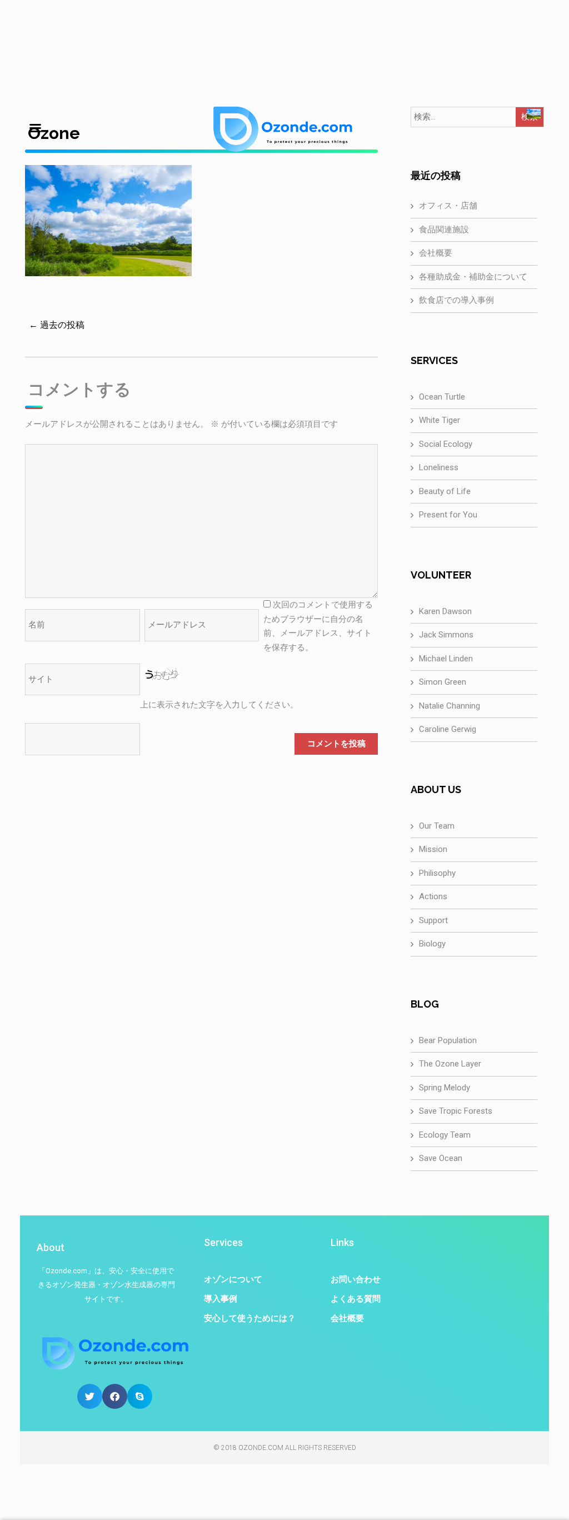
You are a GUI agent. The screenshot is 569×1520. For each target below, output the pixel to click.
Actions (433, 896)
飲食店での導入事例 (456, 300)
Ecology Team (445, 1135)
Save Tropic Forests (455, 1111)
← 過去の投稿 (56, 325)
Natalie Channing (449, 706)
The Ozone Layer (450, 1064)
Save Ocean (440, 1158)
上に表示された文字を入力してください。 (219, 705)
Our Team (437, 826)
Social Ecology (445, 444)
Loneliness (438, 467)
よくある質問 (356, 1299)
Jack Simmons (446, 635)
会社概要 (435, 253)
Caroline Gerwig (447, 729)
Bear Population (448, 1040)
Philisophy (437, 873)
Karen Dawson (445, 611)
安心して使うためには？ (250, 1318)
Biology (432, 944)
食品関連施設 (444, 230)
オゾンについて (233, 1279)
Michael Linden (446, 659)
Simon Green (442, 682)
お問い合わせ (356, 1279)
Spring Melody (444, 1088)
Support (433, 920)
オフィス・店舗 (448, 206)
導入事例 (220, 1299)
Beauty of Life (445, 491)
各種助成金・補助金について (473, 277)
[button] (89, 1396)
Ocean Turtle (442, 397)
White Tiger (439, 420)
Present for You (448, 515)
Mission (433, 849)
